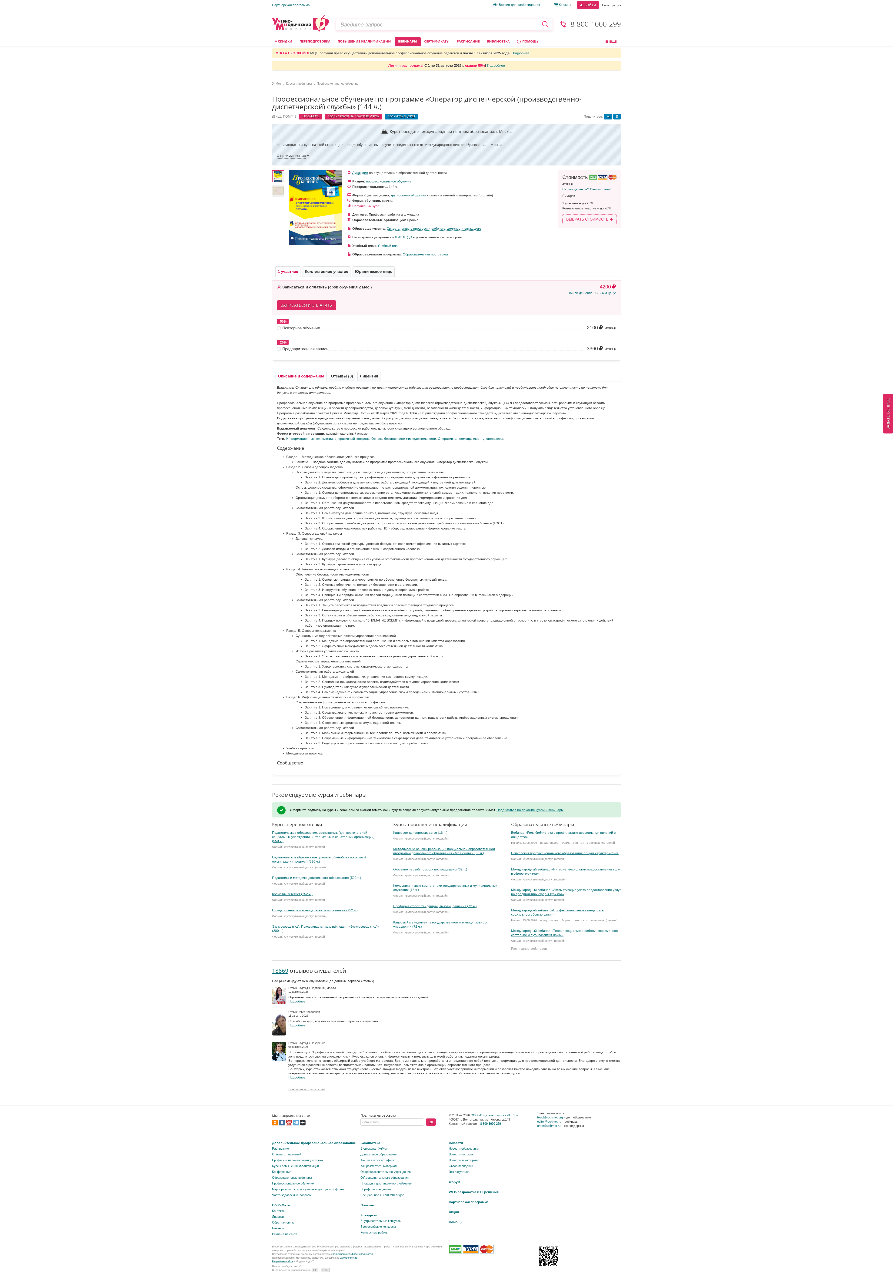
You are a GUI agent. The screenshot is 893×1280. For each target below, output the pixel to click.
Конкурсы (368, 1215)
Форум (454, 1182)
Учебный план (389, 246)
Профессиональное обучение (293, 1183)
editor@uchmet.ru (549, 1121)
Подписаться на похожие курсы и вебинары (529, 810)
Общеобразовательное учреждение (385, 1172)
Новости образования (464, 1148)
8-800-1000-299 (595, 24)
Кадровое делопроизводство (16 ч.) (420, 832)
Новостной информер (464, 1160)
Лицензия (360, 173)
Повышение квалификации (364, 41)
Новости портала (461, 1154)
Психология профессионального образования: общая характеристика (565, 853)
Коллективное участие (326, 271)
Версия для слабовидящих (519, 5)
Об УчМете (281, 1205)
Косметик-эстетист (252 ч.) (292, 894)
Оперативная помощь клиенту (461, 438)
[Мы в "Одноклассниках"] (815, 1272)
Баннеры (278, 1228)
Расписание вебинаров (529, 948)
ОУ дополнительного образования (384, 1177)
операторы (494, 438)
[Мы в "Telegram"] (822, 1272)
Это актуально (459, 1172)
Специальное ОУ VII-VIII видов (382, 1195)
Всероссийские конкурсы (378, 1226)
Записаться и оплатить (306, 305)
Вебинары (407, 41)
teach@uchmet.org (550, 1117)
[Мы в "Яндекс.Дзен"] (829, 1272)
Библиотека (498, 41)
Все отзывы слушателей (306, 1089)
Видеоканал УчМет (373, 1148)
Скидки (284, 41)
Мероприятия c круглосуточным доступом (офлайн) (308, 1189)
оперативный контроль (352, 438)
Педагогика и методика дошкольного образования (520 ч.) (316, 878)
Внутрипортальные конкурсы (380, 1221)
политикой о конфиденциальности (353, 1254)
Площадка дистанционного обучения (386, 1183)
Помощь (530, 41)
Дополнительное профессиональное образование (314, 1143)
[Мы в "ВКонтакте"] (808, 1272)
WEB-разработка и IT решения (474, 1192)
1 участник (288, 271)
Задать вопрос (888, 414)
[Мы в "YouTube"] (836, 1272)
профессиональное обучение (388, 181)
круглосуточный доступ (408, 195)
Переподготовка (315, 41)
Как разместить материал (378, 1166)
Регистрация (611, 5)
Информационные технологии (309, 438)
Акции (454, 1212)
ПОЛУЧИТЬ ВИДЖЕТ (401, 116)
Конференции (281, 1172)
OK (431, 1122)
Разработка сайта (282, 1261)
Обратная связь (283, 1222)
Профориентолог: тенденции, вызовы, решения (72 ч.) (435, 906)
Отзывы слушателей (286, 1154)
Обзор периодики (461, 1166)
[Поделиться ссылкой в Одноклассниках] (617, 116)
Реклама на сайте (284, 1234)
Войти (589, 5)
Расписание (468, 41)
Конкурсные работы (374, 1232)
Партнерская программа (291, 5)
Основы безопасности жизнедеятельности (403, 438)
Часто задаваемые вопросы (291, 1195)
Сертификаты (437, 41)
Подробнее (520, 53)
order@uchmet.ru (548, 1126)
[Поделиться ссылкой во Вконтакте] (608, 116)
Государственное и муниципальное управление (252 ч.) (315, 910)
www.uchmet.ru (348, 1257)
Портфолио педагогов (375, 1189)
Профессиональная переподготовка (297, 1160)
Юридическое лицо (373, 271)
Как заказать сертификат (378, 1160)
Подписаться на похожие (353, 116)
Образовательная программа (425, 254)
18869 (280, 970)
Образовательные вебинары (292, 1177)
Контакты (278, 1211)
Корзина (565, 5)
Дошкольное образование (378, 1154)
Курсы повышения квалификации (295, 1166)
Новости (456, 1143)
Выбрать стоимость (588, 219)
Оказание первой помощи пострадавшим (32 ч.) (430, 869)
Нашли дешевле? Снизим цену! (586, 189)
